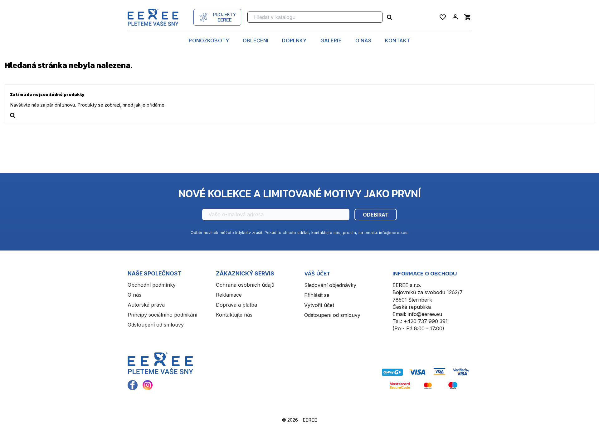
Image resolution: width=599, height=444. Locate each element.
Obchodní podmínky (152, 285)
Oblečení (255, 41)
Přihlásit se (316, 295)
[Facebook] (133, 385)
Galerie (331, 41)
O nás (363, 41)
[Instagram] (148, 385)
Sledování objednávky (330, 285)
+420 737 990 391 (426, 321)
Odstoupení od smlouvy (156, 325)
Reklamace (229, 295)
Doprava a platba (236, 305)
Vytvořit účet (319, 305)
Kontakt (397, 41)
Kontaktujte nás (234, 315)
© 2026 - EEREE (299, 420)
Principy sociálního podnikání (162, 315)
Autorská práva (146, 305)
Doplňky (294, 41)
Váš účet (317, 273)
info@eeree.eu (425, 314)
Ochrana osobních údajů (245, 285)
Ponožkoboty (209, 41)
